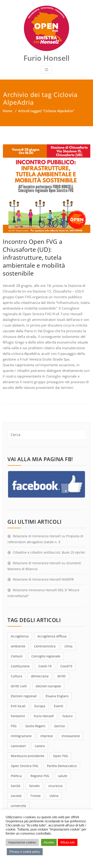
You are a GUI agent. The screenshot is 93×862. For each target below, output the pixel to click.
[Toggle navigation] (46, 69)
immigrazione (21, 736)
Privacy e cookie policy (24, 851)
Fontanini (18, 716)
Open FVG (60, 756)
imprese (46, 736)
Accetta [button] (49, 842)
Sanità (15, 786)
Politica (16, 776)
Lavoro (40, 746)
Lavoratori (18, 746)
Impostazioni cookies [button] (22, 842)
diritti (61, 676)
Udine (53, 796)
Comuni (17, 656)
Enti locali (18, 706)
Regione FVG (39, 776)
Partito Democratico (62, 766)
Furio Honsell (44, 716)
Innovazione (71, 736)
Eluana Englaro (57, 696)
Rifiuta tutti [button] (67, 842)
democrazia (40, 676)
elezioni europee (48, 686)
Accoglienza (20, 636)
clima (68, 646)
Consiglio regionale (45, 656)
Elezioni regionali (24, 696)
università (18, 806)
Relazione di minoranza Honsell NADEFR (43, 579)
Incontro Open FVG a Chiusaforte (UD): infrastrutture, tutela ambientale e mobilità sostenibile (34, 257)
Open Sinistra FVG (24, 766)
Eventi (58, 706)
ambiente (18, 646)
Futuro (67, 716)
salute (62, 776)
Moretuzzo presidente (27, 756)
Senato (34, 786)
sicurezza (55, 786)
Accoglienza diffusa (52, 636)
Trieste (35, 796)
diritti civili (19, 686)
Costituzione (20, 666)
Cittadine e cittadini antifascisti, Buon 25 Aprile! (49, 552)
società (16, 796)
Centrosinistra (45, 646)
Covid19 (66, 666)
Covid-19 (44, 666)
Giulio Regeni (35, 726)
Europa (39, 706)
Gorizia (59, 726)
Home (7, 111)
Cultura (16, 676)
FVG (13, 726)
